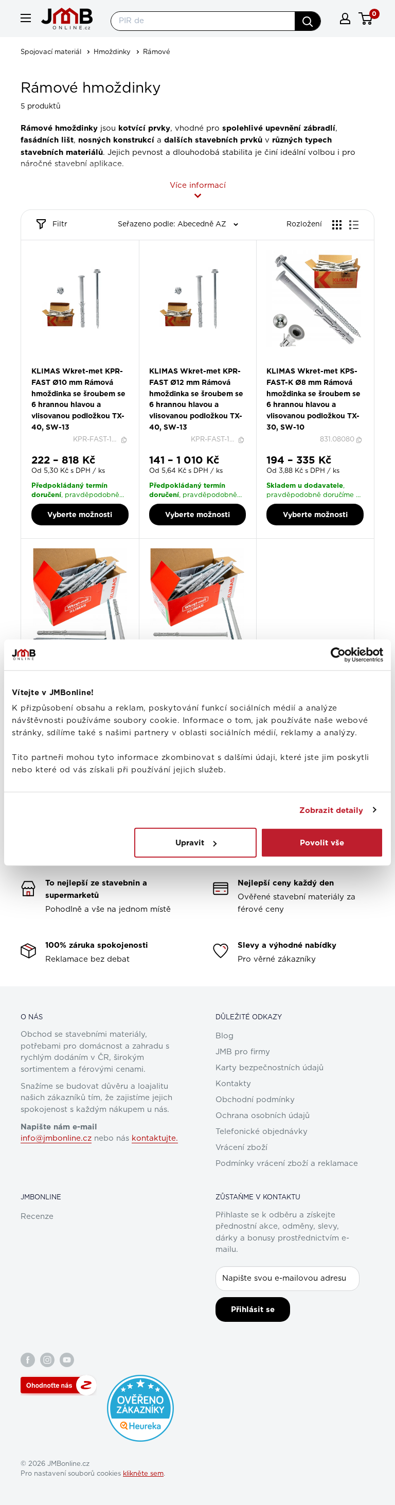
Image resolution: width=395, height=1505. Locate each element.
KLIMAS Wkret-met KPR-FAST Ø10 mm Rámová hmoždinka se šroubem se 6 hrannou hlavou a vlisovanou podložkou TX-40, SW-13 (78, 399)
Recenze (37, 1216)
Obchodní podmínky (255, 1100)
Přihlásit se (253, 1309)
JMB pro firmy (243, 1052)
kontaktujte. (155, 1138)
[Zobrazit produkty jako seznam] (353, 224)
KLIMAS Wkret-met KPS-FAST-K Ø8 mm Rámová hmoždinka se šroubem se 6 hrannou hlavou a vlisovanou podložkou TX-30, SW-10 (313, 399)
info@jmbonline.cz (56, 1138)
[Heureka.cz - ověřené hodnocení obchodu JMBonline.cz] (140, 1379)
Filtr (59, 224)
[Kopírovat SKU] (125, 440)
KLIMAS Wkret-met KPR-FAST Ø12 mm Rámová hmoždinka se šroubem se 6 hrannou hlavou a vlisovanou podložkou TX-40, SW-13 (196, 399)
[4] (86, 363)
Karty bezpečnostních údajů (270, 1068)
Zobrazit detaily (331, 810)
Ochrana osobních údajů (263, 1116)
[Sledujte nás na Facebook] (28, 1360)
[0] (366, 18)
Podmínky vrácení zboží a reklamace (287, 1163)
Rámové (156, 52)
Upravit (189, 842)
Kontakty (233, 1084)
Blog (225, 1036)
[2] (74, 363)
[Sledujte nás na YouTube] (67, 1360)
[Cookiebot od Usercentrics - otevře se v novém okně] (338, 654)
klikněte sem (143, 1474)
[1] (67, 363)
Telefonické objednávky (262, 1132)
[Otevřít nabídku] (26, 18)
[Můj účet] (345, 18)
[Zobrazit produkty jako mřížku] (337, 224)
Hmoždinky (112, 52)
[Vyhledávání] (307, 21)
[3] (80, 363)
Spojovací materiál (51, 52)
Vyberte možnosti (79, 514)
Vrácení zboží (241, 1148)
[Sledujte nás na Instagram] (47, 1360)
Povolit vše (322, 842)
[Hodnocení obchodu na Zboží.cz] (59, 1385)
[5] (92, 363)
